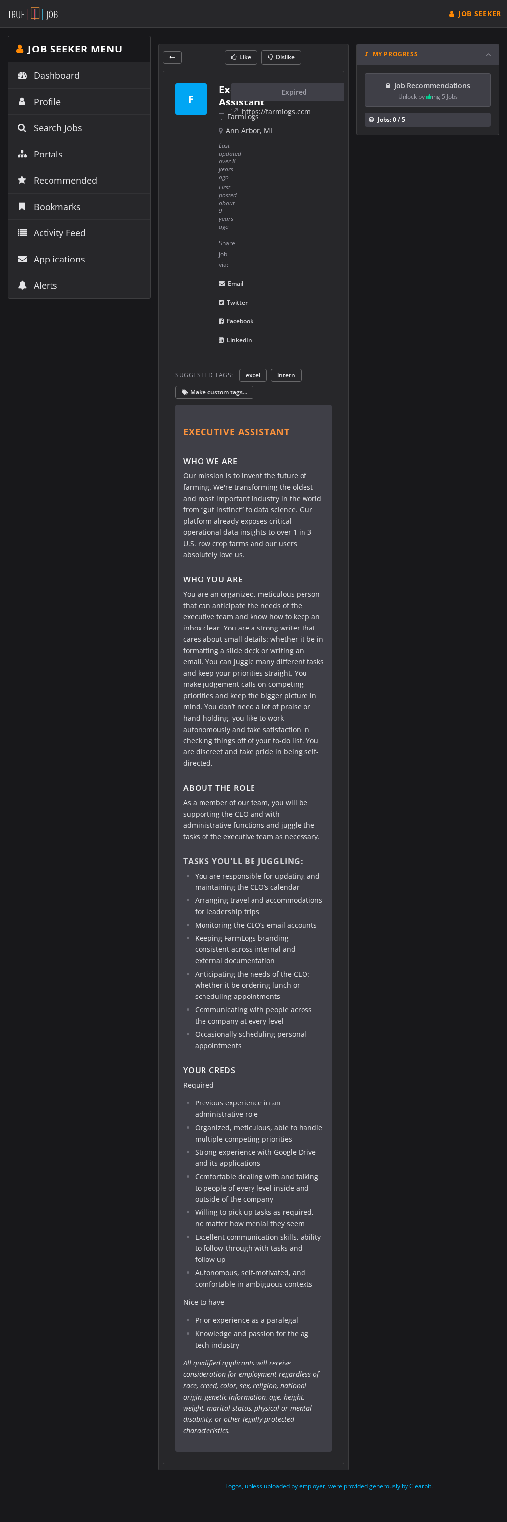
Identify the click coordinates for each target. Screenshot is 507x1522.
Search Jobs (58, 128)
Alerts (45, 285)
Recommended (65, 180)
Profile (47, 101)
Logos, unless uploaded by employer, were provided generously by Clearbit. (329, 1486)
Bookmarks (57, 206)
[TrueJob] (33, 13)
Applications (59, 259)
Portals (48, 154)
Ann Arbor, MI (249, 130)
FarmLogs (243, 116)
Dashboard (57, 75)
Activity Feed (60, 233)
